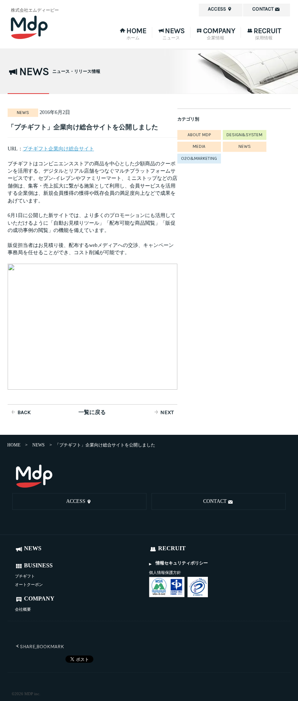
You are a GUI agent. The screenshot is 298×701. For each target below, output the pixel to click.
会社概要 (23, 609)
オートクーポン (29, 584)
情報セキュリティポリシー (182, 563)
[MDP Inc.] (34, 476)
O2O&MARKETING (199, 158)
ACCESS (75, 501)
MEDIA (199, 146)
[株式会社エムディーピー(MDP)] (51, 27)
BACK (24, 412)
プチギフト (25, 576)
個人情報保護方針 (165, 572)
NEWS (244, 146)
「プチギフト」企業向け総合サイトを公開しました (83, 127)
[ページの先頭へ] (278, 477)
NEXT (167, 412)
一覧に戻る (92, 412)
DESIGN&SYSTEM (244, 134)
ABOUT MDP (199, 134)
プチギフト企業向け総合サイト (58, 148)
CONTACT (215, 501)
